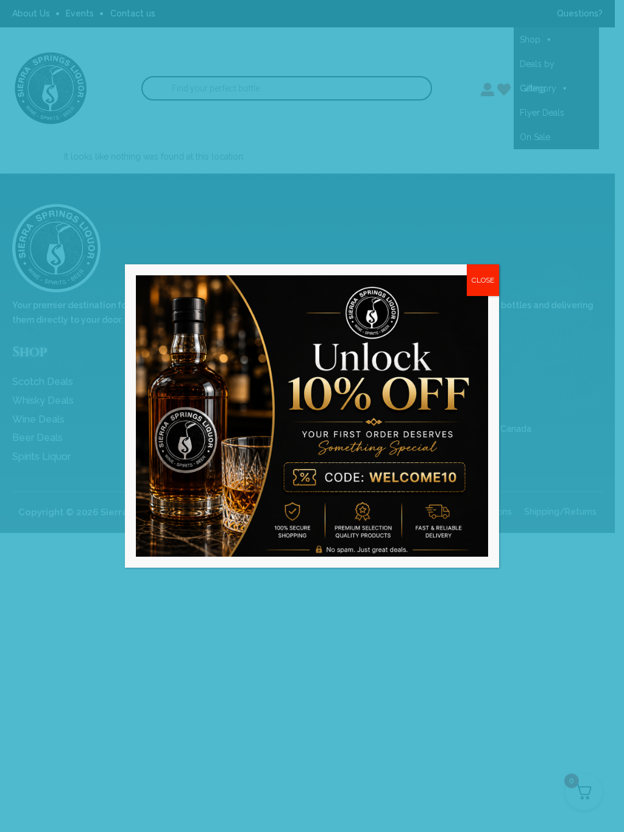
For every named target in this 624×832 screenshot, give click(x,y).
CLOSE (483, 280)
